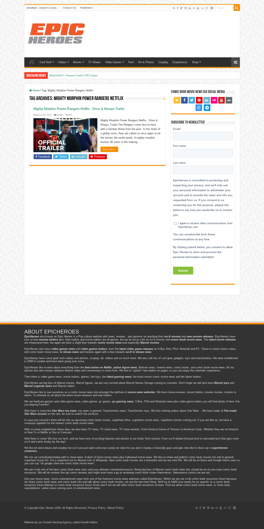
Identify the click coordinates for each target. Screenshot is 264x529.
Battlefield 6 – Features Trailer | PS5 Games (74, 75)
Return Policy (116, 507)
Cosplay (163, 62)
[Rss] (174, 8)
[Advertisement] (132, 309)
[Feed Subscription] (164, 98)
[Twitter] (181, 8)
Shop (195, 62)
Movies (77, 62)
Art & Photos (146, 62)
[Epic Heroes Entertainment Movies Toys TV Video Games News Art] (56, 33)
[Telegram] (212, 8)
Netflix (60, 115)
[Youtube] (198, 8)
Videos (62, 62)
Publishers (86, 7)
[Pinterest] (185, 8)
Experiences (180, 62)
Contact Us (69, 7)
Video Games (113, 62)
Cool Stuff (46, 62)
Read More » (109, 149)
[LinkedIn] (189, 8)
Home (31, 61)
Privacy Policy (96, 507)
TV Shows (94, 62)
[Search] (237, 8)
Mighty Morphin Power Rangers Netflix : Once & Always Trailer (79, 109)
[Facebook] (177, 8)
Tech (131, 62)
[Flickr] (194, 8)
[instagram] (206, 8)
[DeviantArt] (202, 8)
